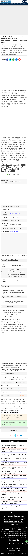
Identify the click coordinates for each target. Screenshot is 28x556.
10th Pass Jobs (9, 516)
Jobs (6, 3)
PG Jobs (20, 521)
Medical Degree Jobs (10, 521)
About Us (10, 548)
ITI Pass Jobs (21, 518)
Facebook (21, 392)
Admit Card (12, 3)
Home (2, 3)
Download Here (20, 383)
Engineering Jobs (9, 520)
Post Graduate (5, 99)
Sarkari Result (8, 159)
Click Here (21, 386)
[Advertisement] (14, 20)
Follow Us (21, 395)
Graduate (24, 97)
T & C (18, 550)
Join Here (21, 389)
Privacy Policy (12, 550)
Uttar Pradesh (14, 231)
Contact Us (17, 548)
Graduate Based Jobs (9, 518)
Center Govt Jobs (15, 213)
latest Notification (16, 92)
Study (6, 1)
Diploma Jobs (20, 520)
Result (19, 3)
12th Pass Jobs (19, 516)
